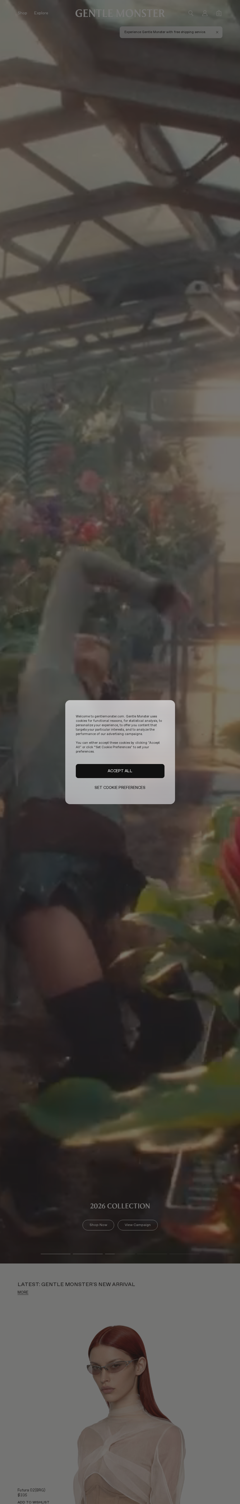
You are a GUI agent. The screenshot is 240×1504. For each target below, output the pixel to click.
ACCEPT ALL (120, 770)
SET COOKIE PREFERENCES (120, 787)
